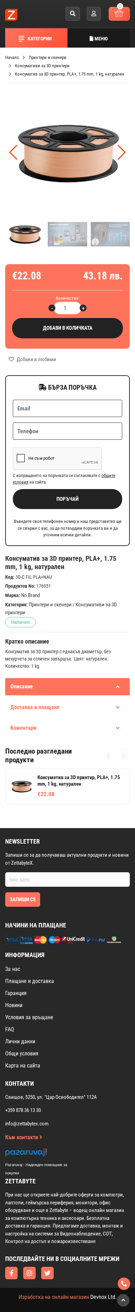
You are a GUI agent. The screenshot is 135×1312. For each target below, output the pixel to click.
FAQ (9, 1029)
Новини (13, 1005)
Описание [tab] (21, 686)
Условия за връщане (29, 1017)
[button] (121, 152)
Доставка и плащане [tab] (35, 707)
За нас (12, 969)
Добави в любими (36, 359)
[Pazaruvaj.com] (43, 1154)
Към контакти (22, 1137)
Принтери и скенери (50, 605)
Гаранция (16, 993)
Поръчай (67, 499)
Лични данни (20, 1041)
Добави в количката (67, 328)
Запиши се (23, 899)
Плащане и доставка (29, 981)
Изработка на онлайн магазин (54, 1297)
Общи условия (21, 1053)
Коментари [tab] (23, 728)
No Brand (30, 595)
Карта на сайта (22, 1065)
